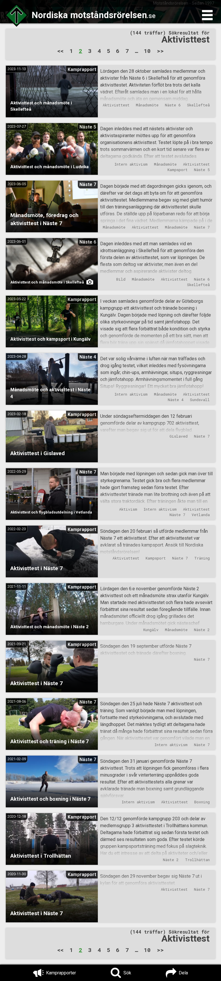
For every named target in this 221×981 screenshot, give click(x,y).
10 (147, 50)
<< (60, 50)
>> (160, 50)
